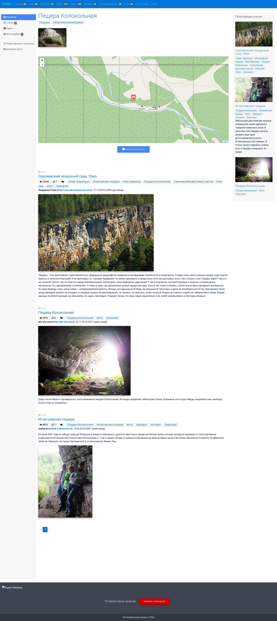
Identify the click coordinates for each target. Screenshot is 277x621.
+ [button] (42, 60)
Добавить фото (14, 49)
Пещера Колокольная (157, 181)
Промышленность (110, 4)
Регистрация (142, 4)
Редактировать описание (20, 43)
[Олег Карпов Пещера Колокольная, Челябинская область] (52, 37)
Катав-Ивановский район (68, 22)
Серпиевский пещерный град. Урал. (252, 52)
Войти (154, 4)
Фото (50, 186)
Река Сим (259, 68)
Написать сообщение (154, 601)
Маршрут (141, 424)
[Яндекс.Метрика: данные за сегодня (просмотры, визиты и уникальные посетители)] (12, 587)
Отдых (75, 4)
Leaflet (225, 142)
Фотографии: (14, 34)
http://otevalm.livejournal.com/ (74, 190)
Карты (9, 28)
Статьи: (10, 22)
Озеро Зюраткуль (78, 181)
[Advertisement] (133, 554)
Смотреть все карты (135, 149)
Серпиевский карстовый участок (193, 181)
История (156, 424)
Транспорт (170, 424)
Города (20, 4)
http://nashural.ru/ (61, 428)
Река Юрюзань (132, 181)
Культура (46, 4)
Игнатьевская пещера (106, 181)
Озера (61, 4)
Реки (128, 4)
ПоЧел (6, 4)
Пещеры (90, 4)
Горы (33, 4)
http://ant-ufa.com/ (63, 321)
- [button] (42, 65)
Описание (10, 17)
